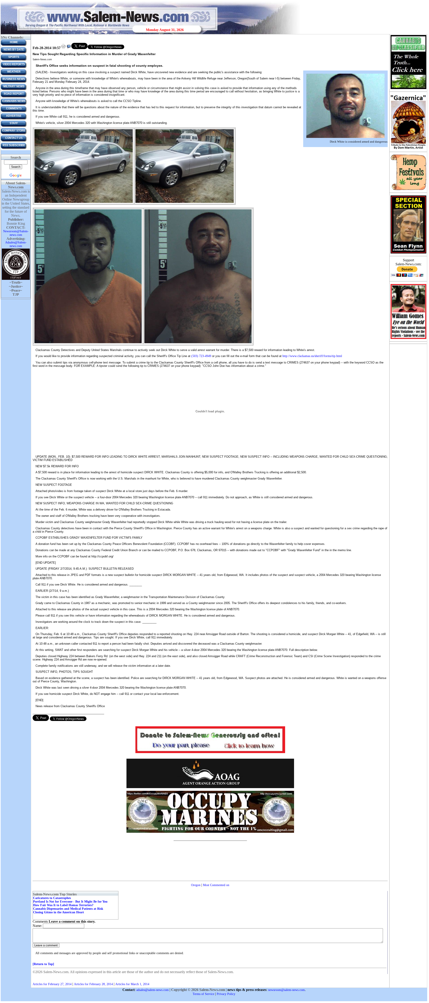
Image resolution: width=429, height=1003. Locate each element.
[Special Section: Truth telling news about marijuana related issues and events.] (408, 88)
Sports (13, 56)
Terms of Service (203, 994)
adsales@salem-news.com (152, 990)
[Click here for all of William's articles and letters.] (408, 338)
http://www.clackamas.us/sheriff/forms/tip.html (312, 356)
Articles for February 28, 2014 (93, 984)
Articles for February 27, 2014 (52, 984)
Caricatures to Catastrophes (52, 898)
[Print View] (63, 48)
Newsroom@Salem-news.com (16, 233)
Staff (14, 123)
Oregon (195, 885)
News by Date (14, 49)
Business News (13, 79)
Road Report (14, 93)
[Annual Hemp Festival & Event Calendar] (408, 189)
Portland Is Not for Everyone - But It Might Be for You (70, 901)
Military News (13, 86)
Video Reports (14, 64)
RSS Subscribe (14, 145)
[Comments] (68, 48)
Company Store (13, 130)
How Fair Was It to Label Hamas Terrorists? (63, 905)
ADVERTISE (13, 115)
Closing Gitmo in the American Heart (58, 912)
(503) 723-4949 (201, 356)
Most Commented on (216, 885)
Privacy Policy (226, 994)
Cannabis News (13, 101)
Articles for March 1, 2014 (132, 984)
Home (14, 42)
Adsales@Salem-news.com (16, 244)
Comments (14, 108)
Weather (14, 71)
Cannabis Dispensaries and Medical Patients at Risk (68, 908)
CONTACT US (14, 137)
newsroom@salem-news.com (286, 990)
